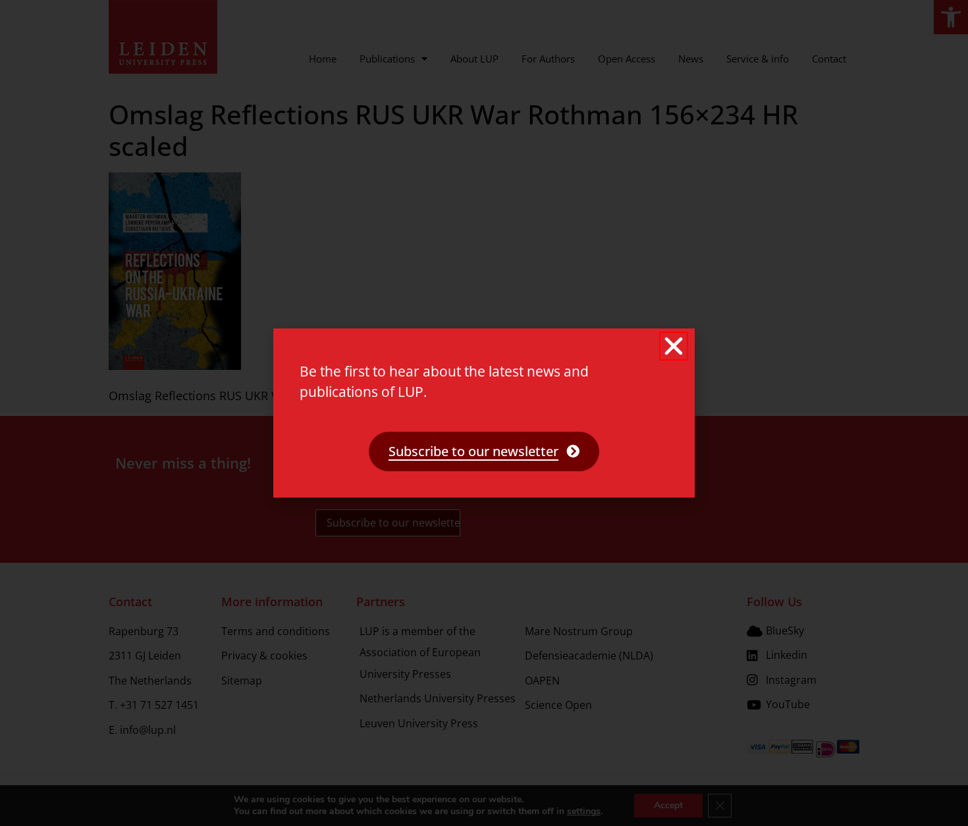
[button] (673, 346)
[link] (484, 451)
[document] (484, 413)
